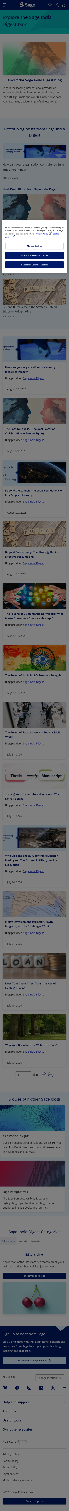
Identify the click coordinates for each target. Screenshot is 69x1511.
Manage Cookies (34, 246)
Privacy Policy (42, 234)
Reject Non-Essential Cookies (34, 265)
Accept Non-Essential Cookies (34, 255)
